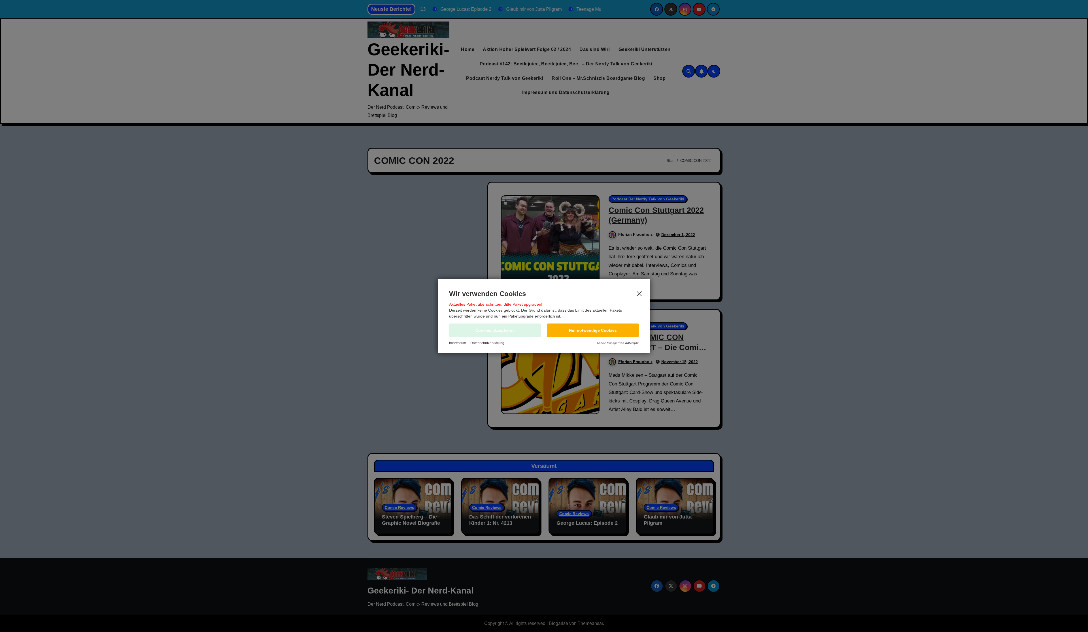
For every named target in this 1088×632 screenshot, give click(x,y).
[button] (593, 330)
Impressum (457, 343)
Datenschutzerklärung (487, 343)
